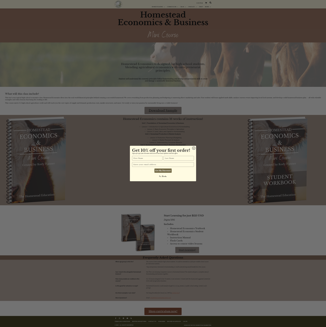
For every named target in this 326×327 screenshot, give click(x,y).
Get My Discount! (163, 171)
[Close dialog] (193, 148)
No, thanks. (163, 176)
